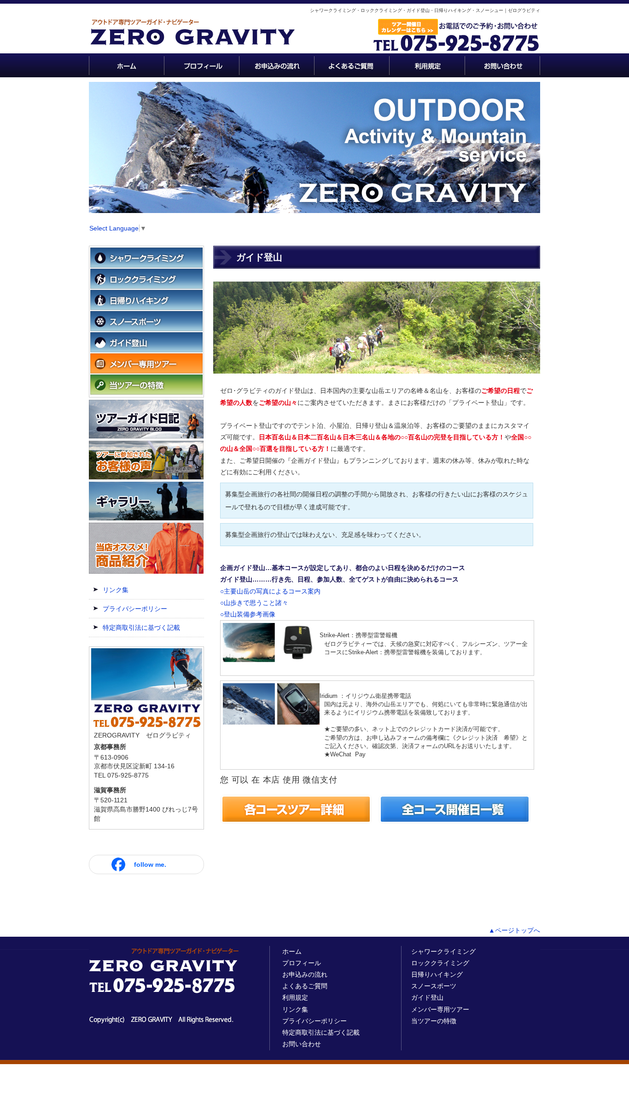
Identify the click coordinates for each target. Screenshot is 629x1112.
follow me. (150, 864)
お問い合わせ (301, 1044)
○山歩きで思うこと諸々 (254, 602)
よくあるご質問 (304, 986)
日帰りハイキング (437, 974)
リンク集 (115, 589)
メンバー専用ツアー (440, 1009)
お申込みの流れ (304, 974)
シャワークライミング (443, 951)
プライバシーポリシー (135, 608)
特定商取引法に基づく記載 (141, 627)
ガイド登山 (427, 997)
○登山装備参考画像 (247, 614)
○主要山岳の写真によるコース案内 (270, 591)
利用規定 (295, 997)
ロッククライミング (440, 963)
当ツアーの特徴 (433, 1021)
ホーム (292, 951)
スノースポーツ (433, 986)
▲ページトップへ (514, 930)
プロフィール (301, 963)
